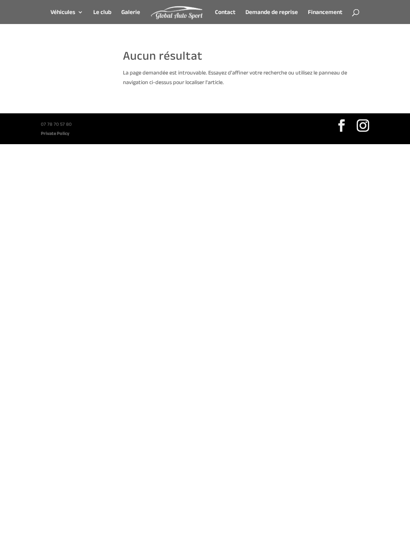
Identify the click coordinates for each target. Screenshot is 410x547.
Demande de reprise (271, 12)
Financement (325, 12)
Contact (225, 12)
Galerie (130, 12)
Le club (102, 12)
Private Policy (55, 133)
